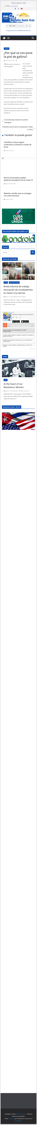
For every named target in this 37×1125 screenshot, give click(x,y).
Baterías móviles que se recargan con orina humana (17, 194)
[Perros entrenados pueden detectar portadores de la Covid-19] (18, 159)
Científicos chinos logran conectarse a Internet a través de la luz (17, 144)
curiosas (6, 48)
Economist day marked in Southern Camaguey (16, 121)
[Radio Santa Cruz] (4, 38)
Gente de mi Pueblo (14, 282)
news (5, 380)
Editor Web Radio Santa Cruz (22, 391)
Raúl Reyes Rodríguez (20, 296)
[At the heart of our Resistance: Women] (18, 368)
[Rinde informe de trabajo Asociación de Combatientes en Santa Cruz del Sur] (18, 271)
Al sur (5, 282)
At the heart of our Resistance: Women (14, 385)
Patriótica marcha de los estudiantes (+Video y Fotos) (18, 128)
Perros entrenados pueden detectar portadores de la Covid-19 (18, 178)
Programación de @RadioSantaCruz (18, 30)
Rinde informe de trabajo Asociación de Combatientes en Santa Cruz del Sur (18, 289)
